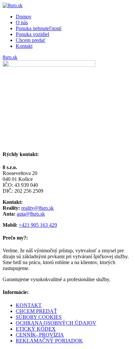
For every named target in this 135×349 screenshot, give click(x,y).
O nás (22, 22)
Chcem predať (31, 40)
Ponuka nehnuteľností (38, 28)
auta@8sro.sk (31, 214)
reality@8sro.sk (37, 208)
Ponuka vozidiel (32, 34)
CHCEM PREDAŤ (36, 311)
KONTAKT (29, 305)
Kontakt (24, 46)
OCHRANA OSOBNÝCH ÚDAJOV (56, 323)
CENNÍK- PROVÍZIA (40, 335)
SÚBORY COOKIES (39, 317)
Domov (23, 16)
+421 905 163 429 (38, 225)
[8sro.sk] (13, 5)
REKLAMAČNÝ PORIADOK (49, 340)
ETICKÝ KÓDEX (36, 329)
